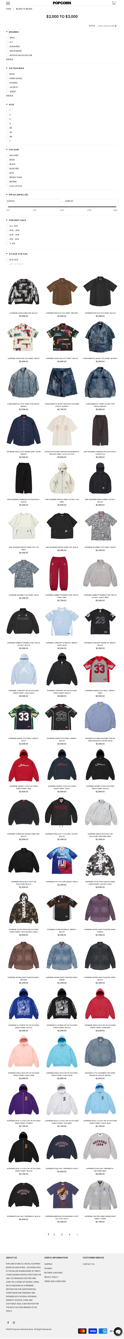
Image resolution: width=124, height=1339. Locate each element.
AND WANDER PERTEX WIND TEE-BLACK (62, 547)
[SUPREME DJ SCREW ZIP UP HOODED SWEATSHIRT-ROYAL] (24, 1004)
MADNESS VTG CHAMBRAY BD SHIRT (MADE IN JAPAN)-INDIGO (100, 1074)
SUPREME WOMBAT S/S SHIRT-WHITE (100, 547)
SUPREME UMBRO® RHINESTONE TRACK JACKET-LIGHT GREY (100, 596)
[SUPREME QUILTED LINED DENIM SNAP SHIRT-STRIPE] (100, 1195)
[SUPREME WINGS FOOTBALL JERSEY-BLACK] (62, 717)
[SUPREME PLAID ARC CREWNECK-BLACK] (24, 1195)
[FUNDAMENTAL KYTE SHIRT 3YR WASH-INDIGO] (24, 382)
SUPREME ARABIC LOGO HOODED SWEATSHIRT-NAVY (62, 787)
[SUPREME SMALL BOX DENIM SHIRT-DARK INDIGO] (24, 430)
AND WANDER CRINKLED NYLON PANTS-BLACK (23, 500)
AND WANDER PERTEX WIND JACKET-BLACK (100, 500)
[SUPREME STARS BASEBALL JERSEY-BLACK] (62, 908)
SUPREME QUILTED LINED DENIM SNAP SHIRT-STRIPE (100, 1217)
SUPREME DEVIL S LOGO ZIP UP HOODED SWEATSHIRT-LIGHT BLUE (100, 1121)
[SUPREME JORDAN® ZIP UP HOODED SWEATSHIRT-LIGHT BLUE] (24, 669)
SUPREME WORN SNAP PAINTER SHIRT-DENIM (62, 978)
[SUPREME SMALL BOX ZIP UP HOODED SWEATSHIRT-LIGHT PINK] (24, 1051)
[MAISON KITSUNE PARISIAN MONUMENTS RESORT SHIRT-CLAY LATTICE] (62, 430)
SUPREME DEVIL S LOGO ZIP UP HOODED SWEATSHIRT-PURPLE (24, 1121)
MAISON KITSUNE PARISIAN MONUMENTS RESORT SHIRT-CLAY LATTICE (62, 452)
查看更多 (9, 59)
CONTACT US (89, 1264)
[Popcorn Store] (62, 3)
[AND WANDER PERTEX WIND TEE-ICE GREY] (24, 526)
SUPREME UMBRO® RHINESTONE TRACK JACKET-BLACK (23, 644)
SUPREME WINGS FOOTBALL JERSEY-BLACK (62, 739)
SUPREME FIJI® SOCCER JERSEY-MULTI (62, 881)
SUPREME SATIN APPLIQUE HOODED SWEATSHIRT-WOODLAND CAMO (24, 930)
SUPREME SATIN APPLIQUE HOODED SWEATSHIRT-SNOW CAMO (100, 882)
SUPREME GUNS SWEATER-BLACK (24, 313)
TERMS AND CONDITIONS (55, 1281)
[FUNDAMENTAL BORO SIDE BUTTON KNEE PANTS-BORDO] (62, 382)
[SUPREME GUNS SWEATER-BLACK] (24, 292)
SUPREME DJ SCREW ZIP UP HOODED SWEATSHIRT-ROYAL (23, 1026)
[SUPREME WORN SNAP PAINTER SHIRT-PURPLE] (100, 908)
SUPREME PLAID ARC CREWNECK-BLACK (23, 1216)
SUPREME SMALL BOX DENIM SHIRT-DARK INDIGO (24, 452)
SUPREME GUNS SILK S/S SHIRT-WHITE (24, 358)
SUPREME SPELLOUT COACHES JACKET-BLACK (62, 835)
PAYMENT (48, 1268)
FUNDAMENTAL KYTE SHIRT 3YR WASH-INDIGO (23, 405)
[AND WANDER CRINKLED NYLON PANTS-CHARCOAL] (100, 430)
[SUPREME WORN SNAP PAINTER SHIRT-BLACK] (100, 956)
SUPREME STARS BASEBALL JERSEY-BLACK (62, 930)
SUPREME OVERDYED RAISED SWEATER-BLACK (23, 835)
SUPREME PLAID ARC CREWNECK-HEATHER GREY (100, 1169)
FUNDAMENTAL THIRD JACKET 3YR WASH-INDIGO (100, 405)
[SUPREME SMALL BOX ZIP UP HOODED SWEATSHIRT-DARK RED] (100, 1004)
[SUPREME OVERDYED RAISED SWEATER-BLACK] (24, 812)
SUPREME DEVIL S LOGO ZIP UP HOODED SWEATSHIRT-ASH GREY (62, 1121)
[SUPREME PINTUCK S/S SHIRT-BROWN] (62, 292)
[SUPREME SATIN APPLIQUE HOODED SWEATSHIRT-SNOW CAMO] (100, 860)
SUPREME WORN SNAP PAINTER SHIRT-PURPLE (100, 930)
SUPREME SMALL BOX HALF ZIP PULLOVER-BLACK (23, 882)
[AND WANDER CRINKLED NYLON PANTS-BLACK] (24, 478)
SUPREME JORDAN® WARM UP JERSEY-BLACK (100, 644)
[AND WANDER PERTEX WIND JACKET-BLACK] (100, 478)
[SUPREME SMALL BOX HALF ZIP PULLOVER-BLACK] (24, 860)
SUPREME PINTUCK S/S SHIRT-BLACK (100, 313)
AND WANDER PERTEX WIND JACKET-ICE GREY (62, 500)
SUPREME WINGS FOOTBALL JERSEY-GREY (100, 691)
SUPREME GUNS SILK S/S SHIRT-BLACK (62, 358)
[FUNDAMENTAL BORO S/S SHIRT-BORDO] (100, 337)
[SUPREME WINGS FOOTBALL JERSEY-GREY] (100, 669)
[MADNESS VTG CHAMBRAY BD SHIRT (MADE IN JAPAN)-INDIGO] (100, 1051)
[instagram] (14, 1322)
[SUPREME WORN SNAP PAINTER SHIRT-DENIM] (62, 956)
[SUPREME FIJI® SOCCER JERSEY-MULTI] (62, 860)
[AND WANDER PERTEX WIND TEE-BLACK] (62, 526)
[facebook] (8, 1322)
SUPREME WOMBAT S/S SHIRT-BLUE (24, 595)
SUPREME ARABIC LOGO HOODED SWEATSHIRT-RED (24, 787)
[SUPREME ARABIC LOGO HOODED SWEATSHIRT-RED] (24, 765)
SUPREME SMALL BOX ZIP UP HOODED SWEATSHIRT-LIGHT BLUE (62, 1074)
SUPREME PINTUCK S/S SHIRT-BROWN (62, 313)
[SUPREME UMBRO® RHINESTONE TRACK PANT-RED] (62, 574)
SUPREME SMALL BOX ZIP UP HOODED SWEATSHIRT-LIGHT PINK (23, 1074)
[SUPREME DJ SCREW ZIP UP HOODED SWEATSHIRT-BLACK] (62, 1004)
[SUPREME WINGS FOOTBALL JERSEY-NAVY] (24, 717)
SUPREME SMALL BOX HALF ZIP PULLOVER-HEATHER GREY (100, 835)
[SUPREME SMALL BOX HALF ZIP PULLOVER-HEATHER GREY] (100, 812)
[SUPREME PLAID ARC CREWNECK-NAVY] (62, 1147)
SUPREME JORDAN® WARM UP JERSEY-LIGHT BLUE (62, 644)
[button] (118, 1331)
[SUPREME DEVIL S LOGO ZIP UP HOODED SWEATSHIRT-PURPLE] (24, 1099)
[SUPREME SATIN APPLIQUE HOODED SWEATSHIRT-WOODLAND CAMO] (24, 908)
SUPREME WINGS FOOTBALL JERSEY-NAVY (23, 739)
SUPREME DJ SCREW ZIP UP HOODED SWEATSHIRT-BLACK (62, 1026)
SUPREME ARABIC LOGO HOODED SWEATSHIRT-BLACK (100, 787)
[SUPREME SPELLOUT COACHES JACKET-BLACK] (62, 812)
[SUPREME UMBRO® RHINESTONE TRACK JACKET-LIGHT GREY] (100, 574)
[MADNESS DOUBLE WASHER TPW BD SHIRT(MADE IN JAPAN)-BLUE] (100, 717)
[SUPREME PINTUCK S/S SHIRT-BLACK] (100, 292)
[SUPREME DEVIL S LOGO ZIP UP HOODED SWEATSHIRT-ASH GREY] (62, 1099)
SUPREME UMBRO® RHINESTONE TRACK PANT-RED (62, 596)
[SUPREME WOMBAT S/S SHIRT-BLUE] (24, 574)
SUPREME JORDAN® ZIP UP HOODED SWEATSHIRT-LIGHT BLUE (24, 691)
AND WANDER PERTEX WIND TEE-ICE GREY (24, 548)
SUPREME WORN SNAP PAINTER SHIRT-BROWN (24, 978)
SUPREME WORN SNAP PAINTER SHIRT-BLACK (100, 978)
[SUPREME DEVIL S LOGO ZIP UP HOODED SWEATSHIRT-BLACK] (24, 1147)
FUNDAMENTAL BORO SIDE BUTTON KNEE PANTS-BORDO (62, 405)
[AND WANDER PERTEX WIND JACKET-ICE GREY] (62, 478)
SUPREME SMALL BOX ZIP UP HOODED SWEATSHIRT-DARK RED (100, 1026)
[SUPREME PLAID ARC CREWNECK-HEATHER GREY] (100, 1147)
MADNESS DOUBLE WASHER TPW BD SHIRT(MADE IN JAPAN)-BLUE (100, 739)
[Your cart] (114, 3)
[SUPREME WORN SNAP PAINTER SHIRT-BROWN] (24, 956)
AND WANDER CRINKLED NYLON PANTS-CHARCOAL (100, 452)
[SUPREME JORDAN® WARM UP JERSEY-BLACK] (100, 621)
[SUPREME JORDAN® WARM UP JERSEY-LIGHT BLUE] (62, 621)
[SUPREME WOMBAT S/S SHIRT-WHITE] (100, 526)
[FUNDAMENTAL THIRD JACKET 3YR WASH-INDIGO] (100, 382)
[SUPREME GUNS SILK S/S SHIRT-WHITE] (24, 337)
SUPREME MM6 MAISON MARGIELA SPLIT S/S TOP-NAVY (62, 1217)
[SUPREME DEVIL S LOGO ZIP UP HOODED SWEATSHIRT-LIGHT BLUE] (100, 1099)
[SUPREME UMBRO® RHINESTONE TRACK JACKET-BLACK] (24, 621)
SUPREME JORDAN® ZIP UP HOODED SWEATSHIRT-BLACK (62, 691)
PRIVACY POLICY (51, 1277)
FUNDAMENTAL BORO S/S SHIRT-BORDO (100, 358)
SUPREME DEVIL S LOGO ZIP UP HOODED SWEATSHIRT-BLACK (24, 1169)
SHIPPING (48, 1264)
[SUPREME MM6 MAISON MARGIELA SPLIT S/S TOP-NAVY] (62, 1195)
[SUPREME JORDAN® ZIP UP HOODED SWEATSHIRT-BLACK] (62, 669)
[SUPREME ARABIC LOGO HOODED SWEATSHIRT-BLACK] (100, 765)
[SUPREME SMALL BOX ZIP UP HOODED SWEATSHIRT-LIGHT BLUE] (62, 1051)
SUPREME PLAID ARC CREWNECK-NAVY (62, 1168)
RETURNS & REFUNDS (53, 1272)
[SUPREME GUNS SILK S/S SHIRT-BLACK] (62, 337)
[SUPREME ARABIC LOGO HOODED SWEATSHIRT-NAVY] (62, 765)
